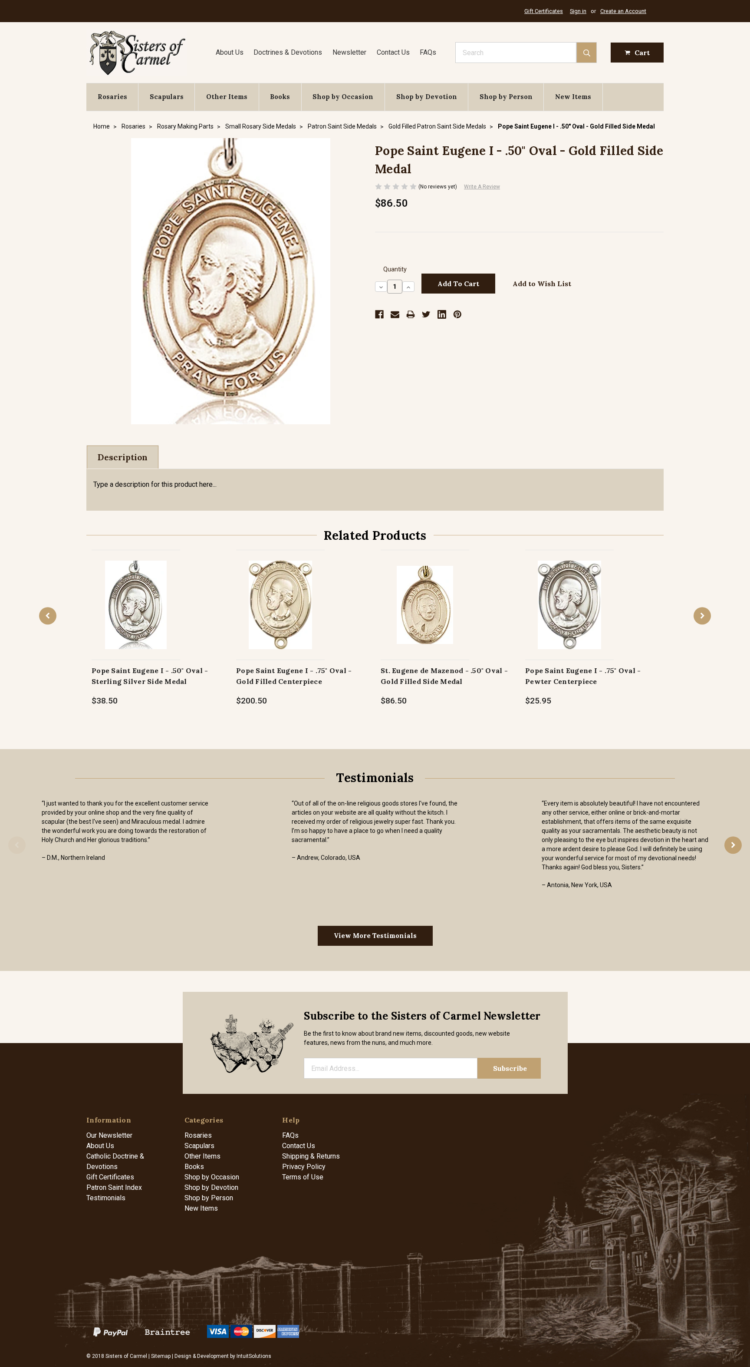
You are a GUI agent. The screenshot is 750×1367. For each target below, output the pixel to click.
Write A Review (482, 187)
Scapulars (167, 96)
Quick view (136, 595)
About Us (229, 52)
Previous (48, 616)
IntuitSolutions (254, 1356)
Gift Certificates (543, 11)
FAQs (428, 52)
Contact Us (393, 52)
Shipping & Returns (311, 1156)
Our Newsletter (109, 1135)
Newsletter (349, 52)
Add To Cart (136, 613)
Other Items (226, 96)
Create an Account (623, 11)
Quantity (395, 269)
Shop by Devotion (426, 96)
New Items (573, 96)
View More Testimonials (375, 935)
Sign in (578, 11)
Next (702, 616)
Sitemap (161, 1356)
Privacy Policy (304, 1166)
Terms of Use (302, 1177)
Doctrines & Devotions (287, 52)
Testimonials (105, 1198)
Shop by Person (506, 96)
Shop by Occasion (342, 96)
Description (123, 457)
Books (280, 96)
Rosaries (112, 96)
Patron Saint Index (114, 1187)
